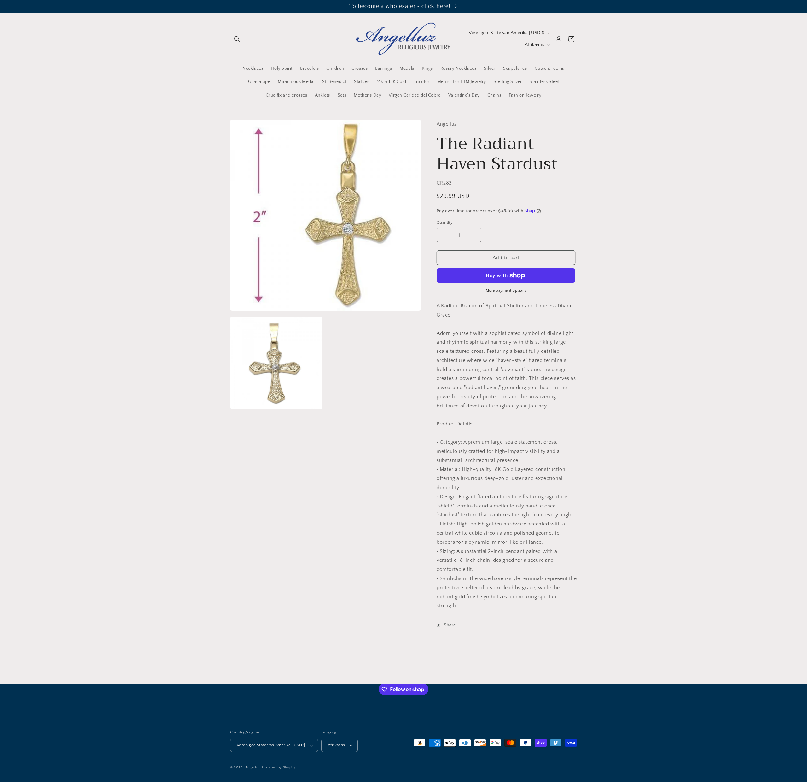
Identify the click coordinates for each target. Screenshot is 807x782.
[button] (237, 39)
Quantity (445, 222)
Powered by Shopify (278, 767)
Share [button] (450, 625)
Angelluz (253, 767)
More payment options (506, 290)
